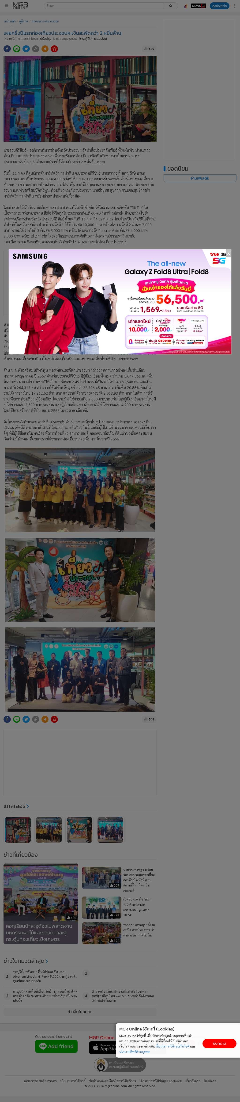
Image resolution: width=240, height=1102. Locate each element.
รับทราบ (219, 1043)
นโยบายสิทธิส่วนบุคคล (134, 1051)
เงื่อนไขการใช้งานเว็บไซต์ (172, 1046)
